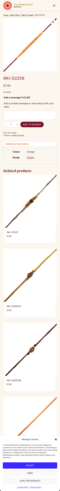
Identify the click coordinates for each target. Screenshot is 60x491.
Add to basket (32, 124)
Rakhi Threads (18, 135)
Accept (30, 465)
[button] (55, 439)
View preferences (30, 480)
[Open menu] (54, 5)
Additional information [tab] (17, 144)
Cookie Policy (23, 487)
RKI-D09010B (14, 380)
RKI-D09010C (14, 306)
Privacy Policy (35, 487)
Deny (30, 473)
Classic (30, 157)
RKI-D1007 (12, 232)
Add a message (17, 97)
